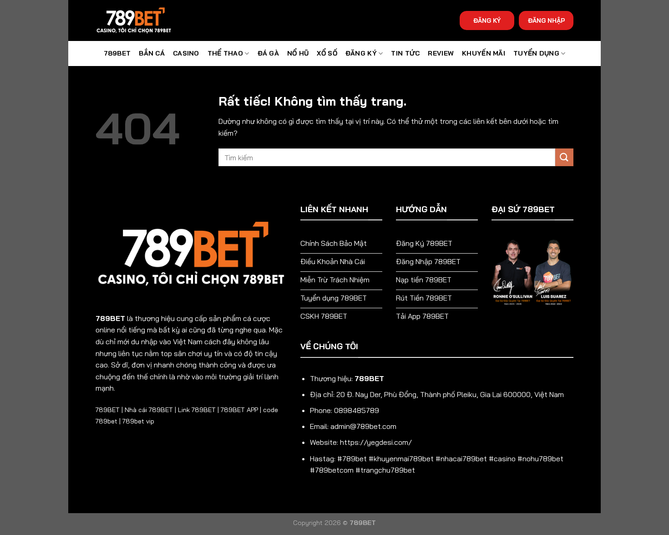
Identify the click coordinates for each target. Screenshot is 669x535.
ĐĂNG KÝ (361, 53)
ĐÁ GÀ (268, 53)
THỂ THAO (225, 53)
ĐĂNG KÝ (487, 20)
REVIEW (441, 53)
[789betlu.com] (141, 20)
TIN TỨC (405, 53)
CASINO (186, 53)
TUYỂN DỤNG (536, 53)
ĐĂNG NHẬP (546, 20)
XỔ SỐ (327, 53)
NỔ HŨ (298, 53)
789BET (117, 53)
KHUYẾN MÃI (483, 53)
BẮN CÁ (152, 53)
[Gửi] (564, 157)
